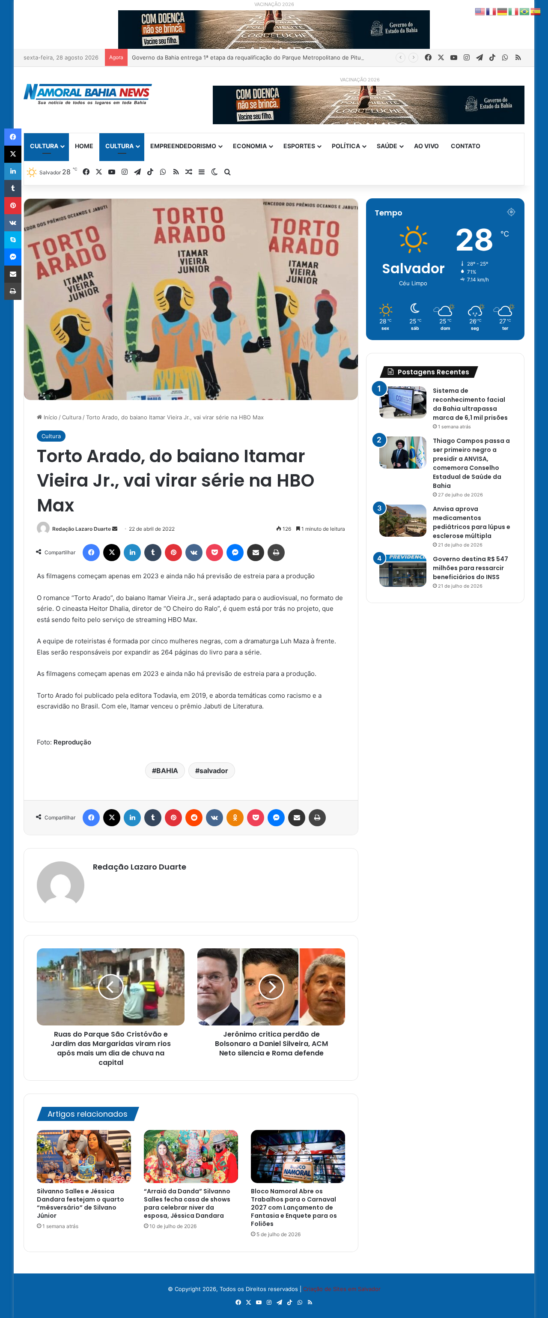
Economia (250, 145)
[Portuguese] (524, 11)
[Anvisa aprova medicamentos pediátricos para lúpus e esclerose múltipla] (402, 521)
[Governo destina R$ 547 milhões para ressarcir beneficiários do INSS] (402, 571)
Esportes (299, 145)
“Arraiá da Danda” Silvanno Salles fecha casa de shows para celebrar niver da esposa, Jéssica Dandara (187, 1203)
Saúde (387, 145)
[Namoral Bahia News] (88, 94)
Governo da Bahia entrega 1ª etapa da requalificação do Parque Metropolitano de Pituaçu (251, 57)
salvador (214, 770)
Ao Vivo (426, 145)
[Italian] (513, 11)
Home (84, 145)
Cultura (44, 145)
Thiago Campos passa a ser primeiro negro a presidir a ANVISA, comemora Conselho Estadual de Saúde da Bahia (471, 463)
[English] (480, 11)
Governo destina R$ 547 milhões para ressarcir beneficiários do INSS (470, 568)
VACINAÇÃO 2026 (274, 4)
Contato (465, 145)
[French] (491, 11)
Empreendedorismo (183, 145)
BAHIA (167, 770)
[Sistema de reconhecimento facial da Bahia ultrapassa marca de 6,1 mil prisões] (402, 402)
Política (346, 145)
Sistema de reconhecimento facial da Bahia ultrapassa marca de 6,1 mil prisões (470, 404)
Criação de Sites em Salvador (342, 1288)
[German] (502, 11)
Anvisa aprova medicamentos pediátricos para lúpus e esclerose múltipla (471, 522)
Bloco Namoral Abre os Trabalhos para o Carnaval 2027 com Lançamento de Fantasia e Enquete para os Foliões (294, 1207)
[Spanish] (536, 11)
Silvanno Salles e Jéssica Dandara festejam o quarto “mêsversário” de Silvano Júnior (80, 1203)
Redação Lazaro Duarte (81, 529)
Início (49, 417)
